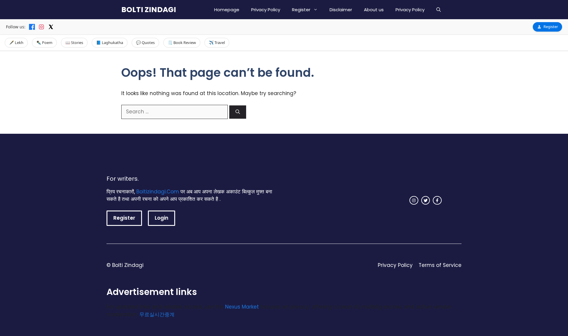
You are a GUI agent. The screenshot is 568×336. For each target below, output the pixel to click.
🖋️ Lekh (16, 42)
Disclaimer (341, 9)
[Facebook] (32, 27)
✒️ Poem (44, 42)
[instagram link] (413, 200)
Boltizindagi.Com (157, 191)
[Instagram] (41, 27)
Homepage (226, 9)
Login (161, 217)
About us (374, 9)
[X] (51, 27)
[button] (438, 9)
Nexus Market (242, 306)
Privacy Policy (265, 9)
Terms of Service (440, 265)
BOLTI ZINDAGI (148, 9)
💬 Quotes (145, 42)
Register (301, 9)
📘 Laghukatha (109, 42)
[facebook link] (437, 200)
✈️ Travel (217, 42)
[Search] (237, 112)
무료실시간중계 (157, 314)
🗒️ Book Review (182, 42)
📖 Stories (74, 42)
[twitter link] (425, 200)
